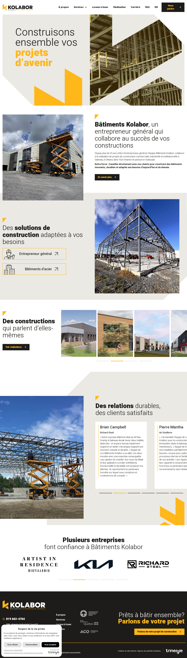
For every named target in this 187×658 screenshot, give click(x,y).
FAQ (147, 7)
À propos (64, 7)
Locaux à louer (100, 7)
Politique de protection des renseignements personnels (23, 653)
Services (78, 7)
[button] (65, 579)
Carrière (135, 7)
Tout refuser (12, 644)
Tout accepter (50, 644)
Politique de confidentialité (13, 650)
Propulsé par (54, 650)
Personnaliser (32, 644)
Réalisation (119, 7)
